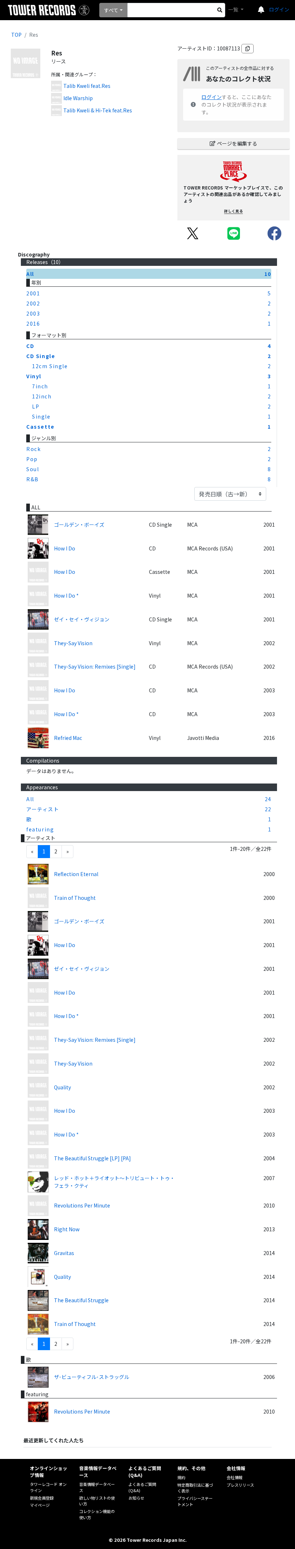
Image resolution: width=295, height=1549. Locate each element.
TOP (16, 34)
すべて (111, 10)
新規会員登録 (42, 1498)
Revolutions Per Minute (82, 1205)
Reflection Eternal (76, 874)
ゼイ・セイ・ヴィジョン (81, 619)
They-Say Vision (73, 643)
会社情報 (234, 1477)
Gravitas (64, 1252)
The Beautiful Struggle (81, 1300)
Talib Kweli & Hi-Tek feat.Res (97, 110)
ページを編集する (237, 143)
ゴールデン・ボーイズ (79, 524)
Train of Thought (75, 897)
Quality (62, 1087)
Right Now (67, 1229)
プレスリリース (240, 1485)
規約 (181, 1477)
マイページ (40, 1505)
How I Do (64, 548)
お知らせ (136, 1498)
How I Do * (66, 595)
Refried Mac (68, 737)
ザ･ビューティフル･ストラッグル (91, 1376)
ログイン (279, 9)
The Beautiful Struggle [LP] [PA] (92, 1158)
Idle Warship (78, 98)
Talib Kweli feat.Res (86, 85)
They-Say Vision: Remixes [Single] (95, 666)
